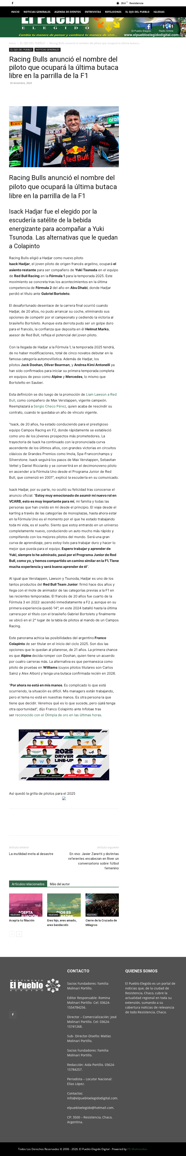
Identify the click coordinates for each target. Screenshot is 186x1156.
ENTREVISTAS (93, 11)
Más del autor (60, 884)
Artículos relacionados (28, 884)
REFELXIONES (113, 11)
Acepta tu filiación (21, 920)
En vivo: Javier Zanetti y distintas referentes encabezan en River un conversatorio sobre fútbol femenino (93, 861)
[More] (55, 93)
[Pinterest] (34, 93)
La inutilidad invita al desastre (31, 854)
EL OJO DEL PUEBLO (137, 11)
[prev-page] (12, 934)
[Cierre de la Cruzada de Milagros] (102, 904)
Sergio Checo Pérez (50, 406)
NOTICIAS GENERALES (37, 11)
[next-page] (19, 934)
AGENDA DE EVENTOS (67, 11)
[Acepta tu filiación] (25, 904)
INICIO (15, 11)
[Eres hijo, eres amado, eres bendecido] (64, 904)
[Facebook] (12, 3)
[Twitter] (24, 93)
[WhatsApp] (44, 93)
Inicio (12, 43)
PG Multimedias (137, 1149)
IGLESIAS (159, 11)
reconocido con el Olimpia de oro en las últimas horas (58, 715)
